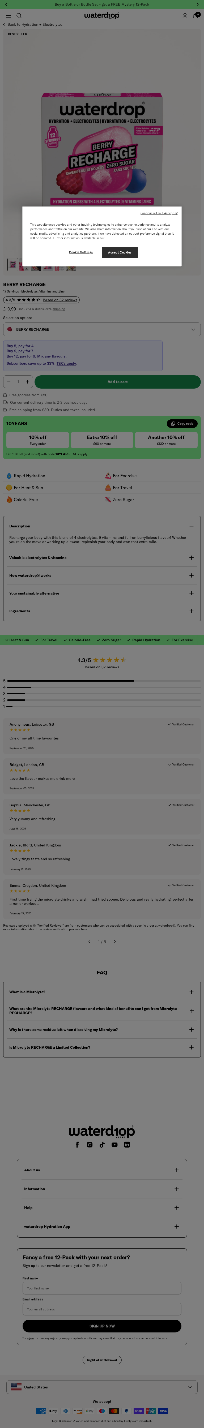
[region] (102, 236)
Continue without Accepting (159, 213)
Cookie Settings (81, 252)
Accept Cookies (120, 252)
